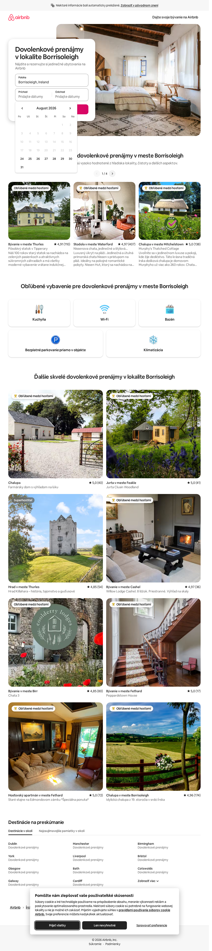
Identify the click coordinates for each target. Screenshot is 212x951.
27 (46, 159)
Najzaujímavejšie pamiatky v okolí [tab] (61, 831)
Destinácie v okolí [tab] (20, 831)
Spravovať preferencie (151, 925)
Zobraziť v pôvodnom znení (139, 5)
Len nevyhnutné (104, 925)
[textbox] (33, 96)
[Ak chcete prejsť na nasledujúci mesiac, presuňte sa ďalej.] (70, 108)
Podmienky (112, 944)
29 (62, 159)
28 (54, 159)
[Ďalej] (112, 173)
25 (30, 159)
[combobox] (51, 82)
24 (22, 159)
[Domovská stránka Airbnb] (18, 17)
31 (21, 167)
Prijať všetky (57, 925)
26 (38, 159)
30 (70, 159)
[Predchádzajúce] (97, 173)
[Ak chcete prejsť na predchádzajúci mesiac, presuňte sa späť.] (22, 108)
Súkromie (95, 944)
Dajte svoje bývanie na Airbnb (175, 17)
